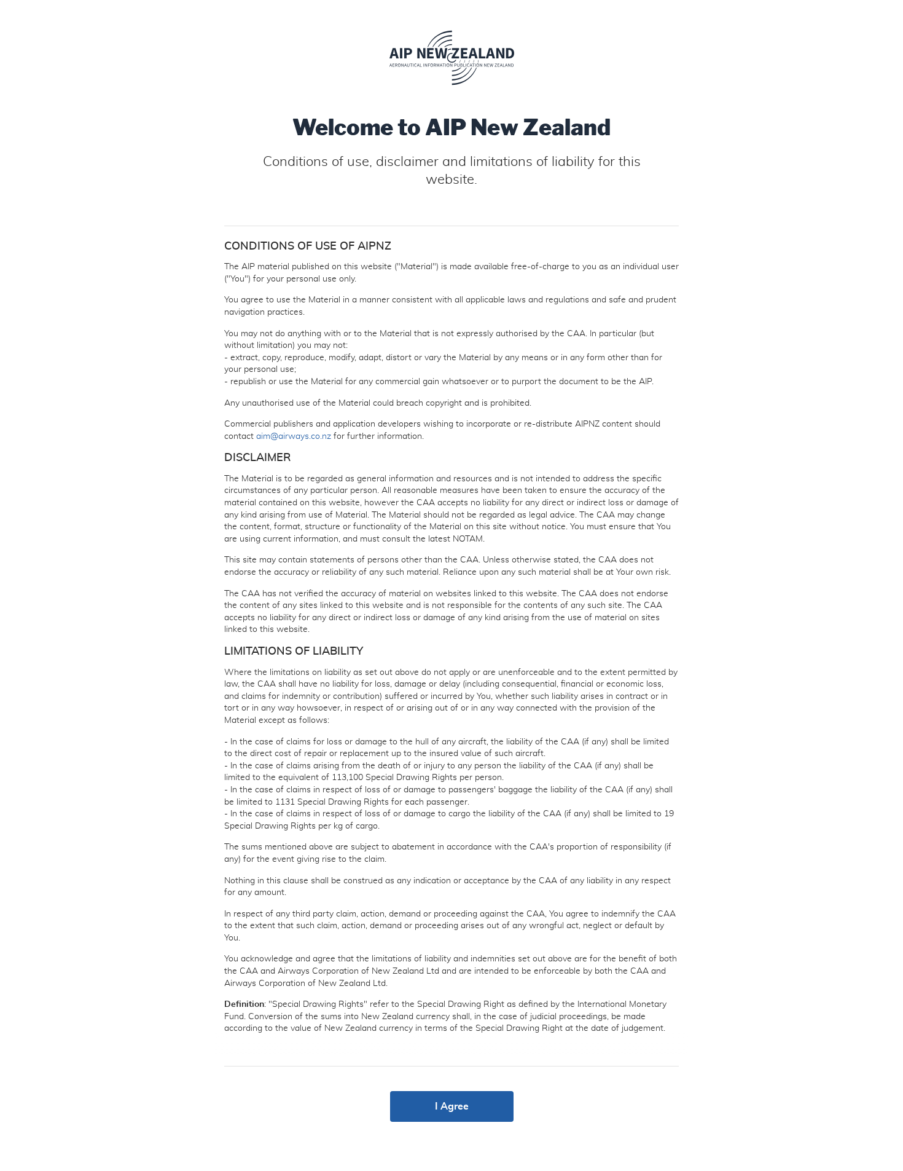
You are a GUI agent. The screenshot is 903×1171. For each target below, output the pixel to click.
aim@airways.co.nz (293, 436)
